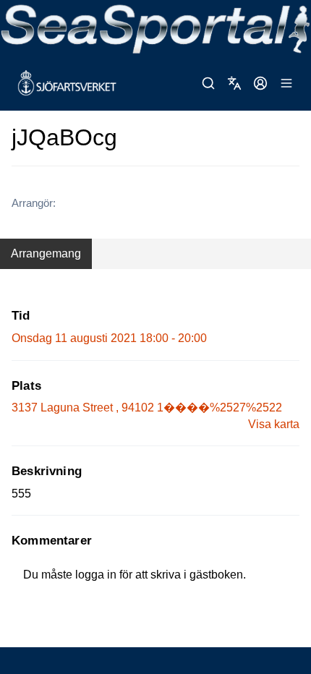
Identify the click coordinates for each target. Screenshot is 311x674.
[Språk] (234, 83)
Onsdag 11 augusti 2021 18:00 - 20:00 (109, 338)
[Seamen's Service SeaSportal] (155, 28)
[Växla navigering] (286, 83)
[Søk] (208, 83)
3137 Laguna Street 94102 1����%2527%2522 (147, 407)
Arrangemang (46, 253)
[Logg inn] (260, 83)
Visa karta (273, 424)
